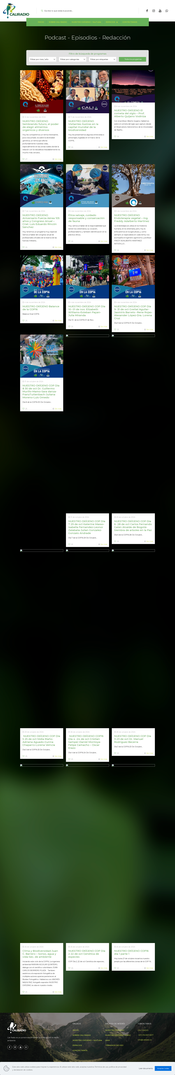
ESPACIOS (77, 1045)
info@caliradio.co (145, 1040)
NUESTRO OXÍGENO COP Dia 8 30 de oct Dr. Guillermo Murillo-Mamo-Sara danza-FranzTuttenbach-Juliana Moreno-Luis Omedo (40, 391)
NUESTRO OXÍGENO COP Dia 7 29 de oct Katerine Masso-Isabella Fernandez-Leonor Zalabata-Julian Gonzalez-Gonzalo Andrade (86, 527)
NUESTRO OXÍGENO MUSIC (118, 1035)
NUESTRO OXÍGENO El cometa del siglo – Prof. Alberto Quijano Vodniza (130, 113)
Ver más (58, 159)
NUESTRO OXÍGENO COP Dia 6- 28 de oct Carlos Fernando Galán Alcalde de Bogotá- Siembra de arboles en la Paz (133, 526)
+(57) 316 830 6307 (145, 1035)
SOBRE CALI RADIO (82, 1035)
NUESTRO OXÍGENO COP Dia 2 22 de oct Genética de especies (86, 953)
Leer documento (146, 1068)
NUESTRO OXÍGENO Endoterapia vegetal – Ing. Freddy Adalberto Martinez (131, 218)
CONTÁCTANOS (80, 1050)
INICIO (76, 1030)
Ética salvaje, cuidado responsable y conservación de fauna (86, 218)
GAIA (107, 1040)
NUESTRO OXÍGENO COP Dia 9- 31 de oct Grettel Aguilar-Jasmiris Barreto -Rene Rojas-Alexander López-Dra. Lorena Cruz (133, 312)
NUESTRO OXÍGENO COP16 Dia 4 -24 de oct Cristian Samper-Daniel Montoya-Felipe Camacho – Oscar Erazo (85, 742)
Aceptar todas (163, 1068)
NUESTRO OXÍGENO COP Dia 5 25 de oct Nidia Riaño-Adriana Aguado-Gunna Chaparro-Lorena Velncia (41, 740)
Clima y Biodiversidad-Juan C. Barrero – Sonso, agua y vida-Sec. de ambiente (40, 953)
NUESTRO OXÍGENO (114, 1030)
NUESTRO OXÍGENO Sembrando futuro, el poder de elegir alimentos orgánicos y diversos (40, 125)
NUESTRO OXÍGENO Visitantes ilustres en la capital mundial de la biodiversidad (83, 125)
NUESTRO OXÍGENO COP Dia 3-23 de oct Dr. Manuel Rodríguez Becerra (132, 739)
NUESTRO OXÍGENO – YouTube (87, 1040)
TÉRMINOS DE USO (114, 1045)
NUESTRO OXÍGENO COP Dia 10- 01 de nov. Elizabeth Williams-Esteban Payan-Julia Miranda (86, 311)
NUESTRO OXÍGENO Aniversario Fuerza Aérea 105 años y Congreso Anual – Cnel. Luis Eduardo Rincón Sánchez (41, 221)
